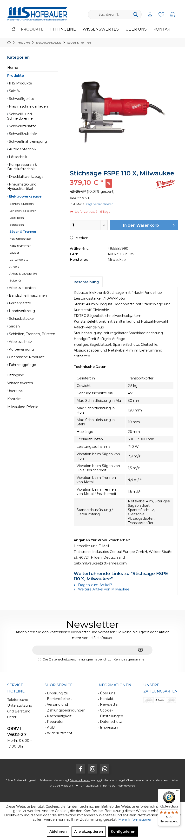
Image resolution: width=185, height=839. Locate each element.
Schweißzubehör (22, 134)
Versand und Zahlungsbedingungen (66, 707)
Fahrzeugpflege (22, 365)
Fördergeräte (19, 303)
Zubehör (15, 280)
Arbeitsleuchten (22, 288)
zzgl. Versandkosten (99, 204)
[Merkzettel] (161, 14)
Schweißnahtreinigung (27, 141)
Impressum (109, 727)
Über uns (14, 391)
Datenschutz (111, 721)
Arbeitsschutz (20, 341)
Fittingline (15, 375)
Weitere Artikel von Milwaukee (103, 589)
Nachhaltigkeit (59, 716)
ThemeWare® (126, 785)
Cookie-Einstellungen (111, 713)
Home (12, 67)
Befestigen (16, 224)
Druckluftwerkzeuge (26, 176)
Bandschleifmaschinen (27, 295)
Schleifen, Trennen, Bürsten (31, 334)
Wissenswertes (20, 383)
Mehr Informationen (135, 819)
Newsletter (109, 704)
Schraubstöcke (21, 318)
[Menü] (177, 791)
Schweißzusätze (22, 126)
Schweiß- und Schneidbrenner (20, 116)
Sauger (14, 252)
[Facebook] (80, 769)
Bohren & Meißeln (21, 203)
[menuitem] (173, 14)
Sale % (14, 91)
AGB (51, 727)
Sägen (14, 326)
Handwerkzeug (21, 311)
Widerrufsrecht (59, 733)
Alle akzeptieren (88, 831)
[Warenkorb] (173, 14)
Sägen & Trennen (22, 231)
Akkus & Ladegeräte (23, 273)
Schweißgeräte (21, 98)
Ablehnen (58, 831)
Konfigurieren (123, 831)
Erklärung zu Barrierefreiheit (59, 696)
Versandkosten (80, 780)
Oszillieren (16, 217)
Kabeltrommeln (20, 245)
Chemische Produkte (26, 357)
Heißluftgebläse (20, 238)
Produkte (15, 75)
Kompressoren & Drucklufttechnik (22, 166)
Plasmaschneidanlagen (28, 106)
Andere (14, 266)
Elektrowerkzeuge (24, 196)
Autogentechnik (22, 149)
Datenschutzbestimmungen (71, 659)
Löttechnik (17, 157)
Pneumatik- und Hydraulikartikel (21, 186)
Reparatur (55, 721)
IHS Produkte (20, 83)
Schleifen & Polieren (22, 210)
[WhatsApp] (104, 769)
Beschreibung (86, 282)
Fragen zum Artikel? (94, 585)
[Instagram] (92, 769)
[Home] (13, 29)
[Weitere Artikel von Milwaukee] (166, 184)
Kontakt (14, 399)
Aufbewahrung (21, 349)
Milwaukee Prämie (22, 407)
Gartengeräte (18, 259)
